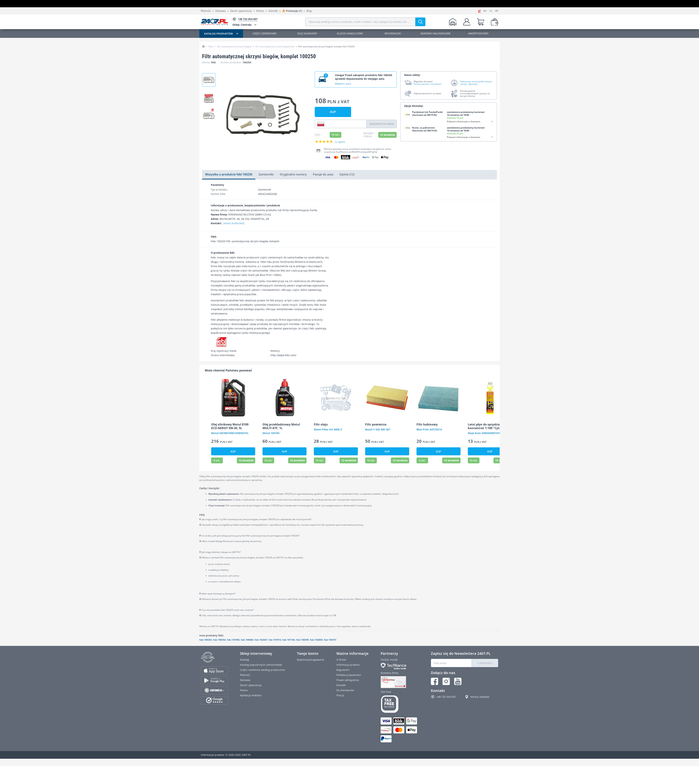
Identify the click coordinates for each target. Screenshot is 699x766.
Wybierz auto (343, 83)
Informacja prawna (348, 664)
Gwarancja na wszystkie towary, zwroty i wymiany (476, 83)
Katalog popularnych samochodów (261, 664)
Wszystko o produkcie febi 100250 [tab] (228, 174)
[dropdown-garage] (452, 21)
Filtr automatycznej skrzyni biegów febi (275, 46)
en (485, 10)
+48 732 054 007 (446, 696)
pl (479, 10)
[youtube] (457, 681)
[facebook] (434, 681)
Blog (309, 11)
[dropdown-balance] (494, 21)
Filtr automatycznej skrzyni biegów (234, 46)
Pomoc (260, 11)
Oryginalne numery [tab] (293, 174)
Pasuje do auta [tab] (323, 174)
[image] (233, 398)
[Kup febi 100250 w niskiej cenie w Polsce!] (209, 97)
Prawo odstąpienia (347, 680)
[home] (203, 46)
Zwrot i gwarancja (241, 11)
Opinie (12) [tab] (346, 174)
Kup (333, 112)
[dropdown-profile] (466, 21)
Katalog (244, 659)
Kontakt (273, 11)
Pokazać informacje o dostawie (463, 121)
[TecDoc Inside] (400, 666)
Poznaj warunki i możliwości (428, 84)
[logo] (214, 22)
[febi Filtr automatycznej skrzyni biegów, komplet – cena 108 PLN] (209, 80)
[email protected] (233, 223)
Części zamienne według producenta (262, 670)
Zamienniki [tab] (266, 174)
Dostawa (220, 11)
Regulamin (343, 670)
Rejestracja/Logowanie (310, 659)
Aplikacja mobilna (251, 695)
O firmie (341, 659)
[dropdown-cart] (480, 21)
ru (490, 10)
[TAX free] (400, 704)
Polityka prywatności (348, 675)
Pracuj (340, 695)
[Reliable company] (400, 682)
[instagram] (446, 681)
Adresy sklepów (479, 696)
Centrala (241, 24)
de (496, 10)
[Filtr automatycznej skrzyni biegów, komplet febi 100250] (209, 114)
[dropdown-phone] (320, 124)
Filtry (210, 46)
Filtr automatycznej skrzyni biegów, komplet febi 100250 (326, 46)
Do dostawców (345, 690)
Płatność (206, 11)
